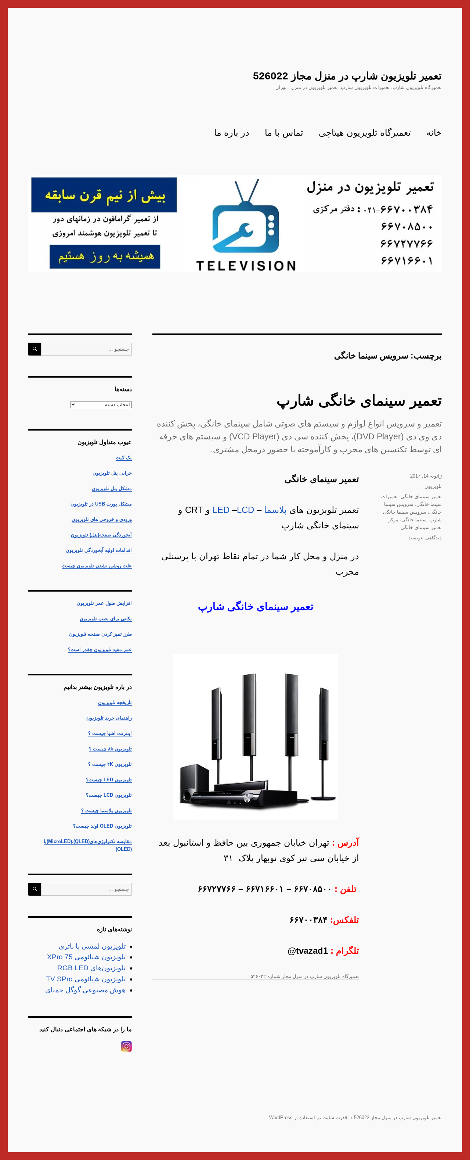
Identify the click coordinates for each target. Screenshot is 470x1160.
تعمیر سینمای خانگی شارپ (359, 400)
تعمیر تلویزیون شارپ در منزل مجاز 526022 (347, 76)
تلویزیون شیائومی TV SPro (86, 979)
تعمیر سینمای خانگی (421, 496)
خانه (434, 133)
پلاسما (275, 510)
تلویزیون (433, 486)
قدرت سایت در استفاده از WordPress (308, 1117)
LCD (245, 510)
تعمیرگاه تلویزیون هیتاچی (365, 133)
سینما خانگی (414, 519)
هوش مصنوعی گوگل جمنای (85, 990)
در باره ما (231, 133)
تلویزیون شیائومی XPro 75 (86, 957)
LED (221, 510)
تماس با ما (284, 133)
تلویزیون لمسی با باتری (92, 946)
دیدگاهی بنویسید (425, 537)
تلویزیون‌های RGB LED (91, 968)
